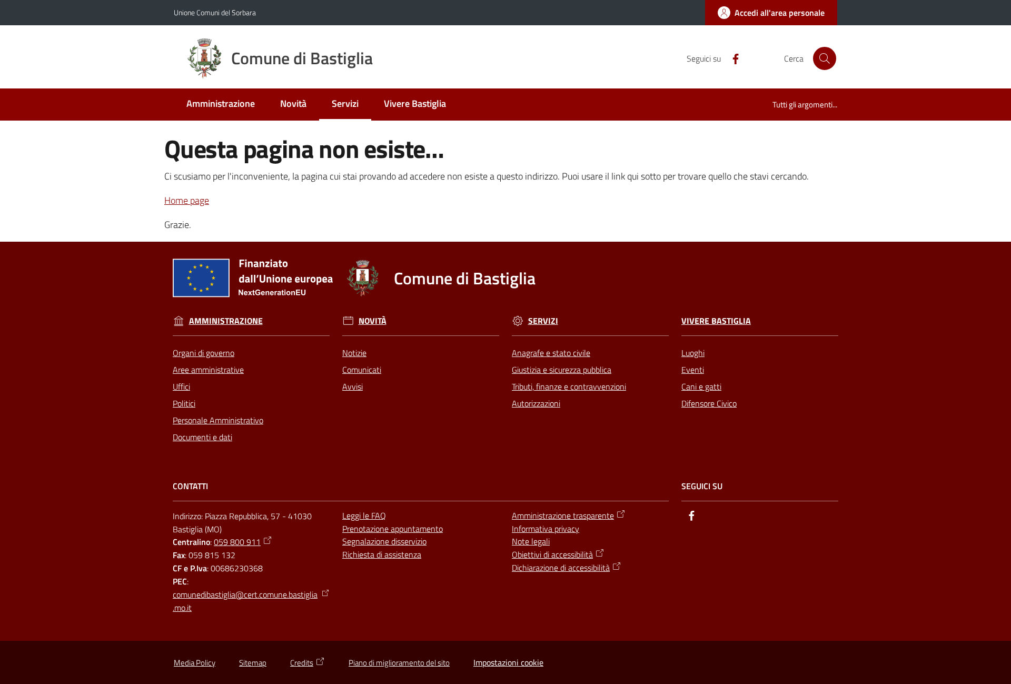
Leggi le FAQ (364, 515)
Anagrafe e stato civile (551, 352)
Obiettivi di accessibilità (552, 554)
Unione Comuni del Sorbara (215, 12)
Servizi (543, 321)
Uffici (181, 386)
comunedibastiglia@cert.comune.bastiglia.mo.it (245, 601)
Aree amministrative (208, 369)
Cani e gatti (701, 386)
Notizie (354, 352)
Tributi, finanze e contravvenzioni (569, 386)
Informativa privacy (545, 528)
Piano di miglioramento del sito (399, 663)
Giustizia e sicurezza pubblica (561, 369)
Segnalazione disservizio (384, 541)
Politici (184, 403)
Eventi (692, 369)
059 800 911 (237, 542)
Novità (372, 321)
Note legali (531, 541)
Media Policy (194, 663)
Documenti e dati (202, 437)
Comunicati (361, 369)
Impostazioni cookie (508, 662)
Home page (186, 200)
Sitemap (252, 663)
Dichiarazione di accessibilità (561, 567)
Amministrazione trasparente (563, 515)
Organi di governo (203, 352)
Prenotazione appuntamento (392, 528)
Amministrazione (226, 321)
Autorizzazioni (536, 403)
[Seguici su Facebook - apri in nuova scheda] (731, 58)
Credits (301, 663)
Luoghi (693, 352)
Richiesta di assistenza (381, 554)
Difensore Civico (709, 403)
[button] (824, 58)
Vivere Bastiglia (716, 321)
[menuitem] (220, 104)
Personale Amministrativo (218, 420)
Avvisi (352, 386)
